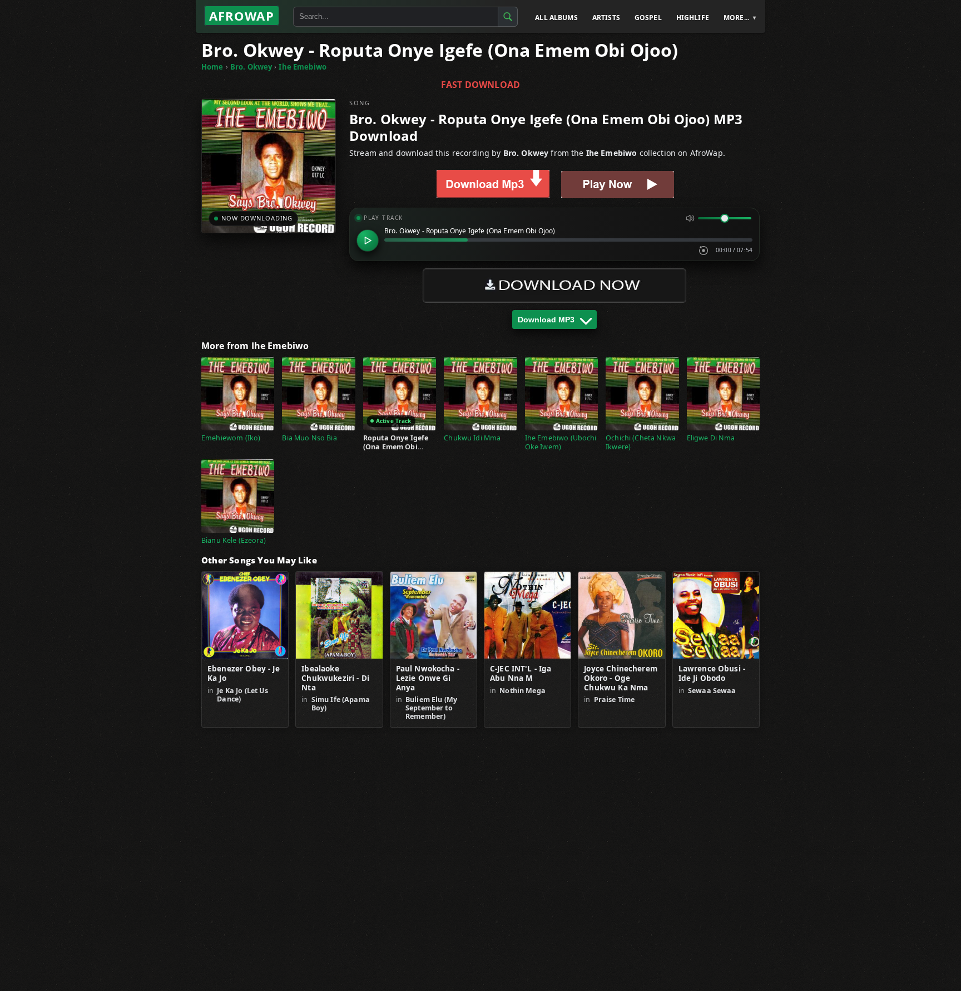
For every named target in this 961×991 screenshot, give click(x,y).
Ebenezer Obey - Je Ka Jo (243, 673)
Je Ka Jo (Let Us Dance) (242, 694)
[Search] (508, 17)
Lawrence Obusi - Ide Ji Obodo (711, 673)
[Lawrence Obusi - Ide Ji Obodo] (716, 615)
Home (212, 67)
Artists (606, 17)
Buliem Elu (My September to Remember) (431, 707)
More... (736, 17)
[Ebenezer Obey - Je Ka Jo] (245, 615)
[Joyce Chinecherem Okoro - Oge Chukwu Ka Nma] (621, 615)
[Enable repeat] (703, 250)
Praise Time (614, 699)
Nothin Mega (522, 690)
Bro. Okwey (251, 67)
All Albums (556, 17)
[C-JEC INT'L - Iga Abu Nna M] (527, 615)
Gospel (648, 17)
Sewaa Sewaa (712, 690)
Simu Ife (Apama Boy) (340, 703)
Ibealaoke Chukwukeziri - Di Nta (335, 678)
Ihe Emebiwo (302, 67)
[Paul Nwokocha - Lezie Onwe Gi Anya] (433, 615)
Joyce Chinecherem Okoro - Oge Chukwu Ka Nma (620, 678)
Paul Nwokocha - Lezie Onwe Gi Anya (427, 678)
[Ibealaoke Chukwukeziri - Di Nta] (339, 615)
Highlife (692, 17)
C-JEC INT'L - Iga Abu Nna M (521, 673)
